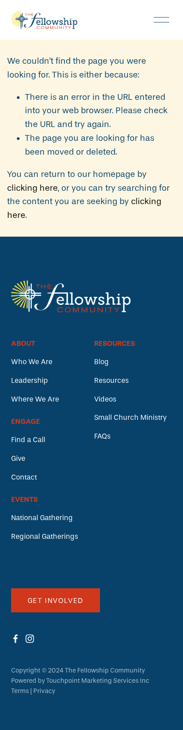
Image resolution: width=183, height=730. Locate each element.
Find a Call (28, 439)
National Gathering (42, 517)
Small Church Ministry (130, 417)
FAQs (102, 436)
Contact (24, 477)
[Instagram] (29, 638)
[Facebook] (15, 638)
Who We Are (31, 361)
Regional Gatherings (44, 536)
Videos (105, 399)
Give (18, 458)
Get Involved (56, 600)
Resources (111, 380)
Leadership (29, 380)
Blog (101, 361)
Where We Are (35, 399)
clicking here (32, 188)
